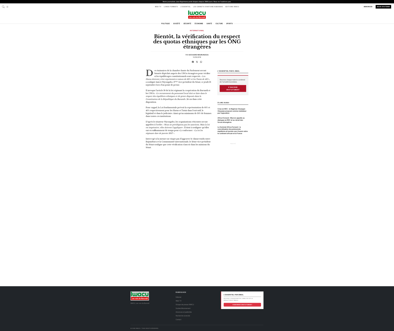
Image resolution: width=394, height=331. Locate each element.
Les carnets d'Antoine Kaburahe (208, 6)
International (197, 30)
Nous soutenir (383, 6)
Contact (178, 320)
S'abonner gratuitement (242, 304)
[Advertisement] (233, 176)
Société (176, 24)
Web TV (158, 6)
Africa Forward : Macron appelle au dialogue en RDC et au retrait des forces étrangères (231, 120)
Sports (229, 24)
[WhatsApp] (201, 62)
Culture (219, 24)
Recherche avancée (183, 316)
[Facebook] (193, 62)
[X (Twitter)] (197, 62)
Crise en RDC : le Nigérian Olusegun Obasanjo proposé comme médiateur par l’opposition (232, 111)
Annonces (368, 6)
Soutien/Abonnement (183, 308)
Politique (165, 24)
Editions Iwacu (232, 6)
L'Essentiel (185, 6)
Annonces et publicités (184, 312)
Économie (199, 24)
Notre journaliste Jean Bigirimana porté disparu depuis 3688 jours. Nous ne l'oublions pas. (197, 1)
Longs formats (171, 6)
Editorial (178, 297)
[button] (7, 5)
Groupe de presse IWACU (185, 305)
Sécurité (187, 24)
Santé (209, 24)
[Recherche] (3, 5)
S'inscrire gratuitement (233, 88)
